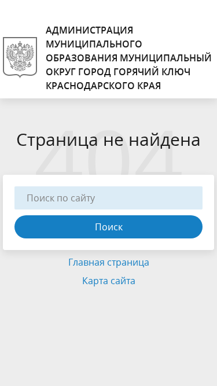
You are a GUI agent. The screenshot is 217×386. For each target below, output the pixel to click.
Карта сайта (108, 280)
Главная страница (108, 262)
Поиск (109, 226)
